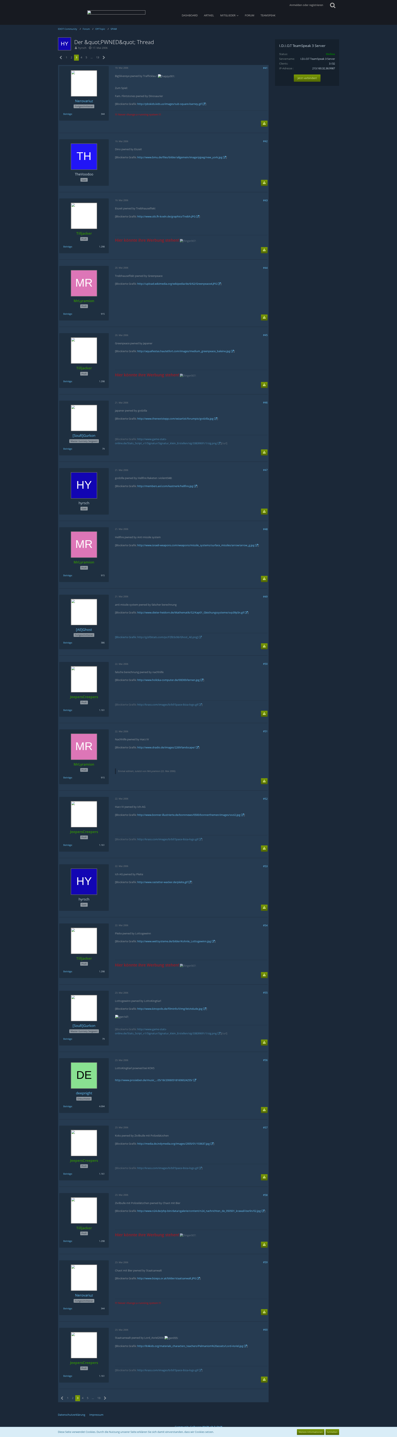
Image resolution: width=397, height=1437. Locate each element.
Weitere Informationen (311, 1431)
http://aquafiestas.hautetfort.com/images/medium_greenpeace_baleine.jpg (183, 351)
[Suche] (332, 5)
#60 (265, 1329)
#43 (265, 200)
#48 (265, 529)
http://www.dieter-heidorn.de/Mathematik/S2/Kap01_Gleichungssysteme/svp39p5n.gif (190, 612)
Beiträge (67, 113)
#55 (265, 992)
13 (97, 57)
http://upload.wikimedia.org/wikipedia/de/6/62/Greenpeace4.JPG (177, 284)
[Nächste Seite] (104, 58)
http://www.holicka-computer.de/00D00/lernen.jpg (168, 680)
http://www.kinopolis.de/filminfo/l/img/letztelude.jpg (169, 1009)
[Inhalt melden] (264, 124)
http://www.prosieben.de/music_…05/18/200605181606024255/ (154, 1080)
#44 (265, 268)
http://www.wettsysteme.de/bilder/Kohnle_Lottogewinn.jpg (174, 941)
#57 (265, 1127)
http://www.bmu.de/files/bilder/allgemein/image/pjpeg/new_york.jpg (179, 157)
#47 (265, 470)
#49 (265, 596)
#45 (265, 335)
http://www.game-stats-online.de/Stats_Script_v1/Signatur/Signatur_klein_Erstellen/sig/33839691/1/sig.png (166, 441)
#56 (265, 1060)
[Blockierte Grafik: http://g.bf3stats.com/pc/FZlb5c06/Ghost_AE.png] (156, 637)
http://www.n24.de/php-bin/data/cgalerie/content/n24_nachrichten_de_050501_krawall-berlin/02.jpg (199, 1211)
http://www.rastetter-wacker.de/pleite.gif (162, 882)
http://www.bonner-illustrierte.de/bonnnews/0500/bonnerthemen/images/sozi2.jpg (188, 815)
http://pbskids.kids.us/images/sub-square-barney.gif (169, 104)
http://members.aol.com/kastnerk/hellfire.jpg (165, 486)
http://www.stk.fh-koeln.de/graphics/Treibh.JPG (166, 216)
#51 (265, 731)
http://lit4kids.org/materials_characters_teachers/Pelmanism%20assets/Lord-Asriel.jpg (190, 1346)
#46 (265, 402)
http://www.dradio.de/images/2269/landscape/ (166, 747)
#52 (265, 799)
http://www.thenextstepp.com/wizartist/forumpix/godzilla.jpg (175, 418)
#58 (265, 1195)
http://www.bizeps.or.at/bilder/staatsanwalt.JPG (166, 1278)
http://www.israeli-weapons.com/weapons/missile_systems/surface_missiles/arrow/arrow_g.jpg (195, 545)
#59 (265, 1262)
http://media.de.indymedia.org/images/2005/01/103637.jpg (173, 1143)
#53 (265, 866)
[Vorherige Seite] (61, 58)
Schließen (332, 1431)
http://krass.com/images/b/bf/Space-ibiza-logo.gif (167, 704)
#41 (265, 68)
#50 (265, 664)
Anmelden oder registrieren (306, 5)
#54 (265, 925)
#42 (265, 141)
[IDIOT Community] (116, 14)
